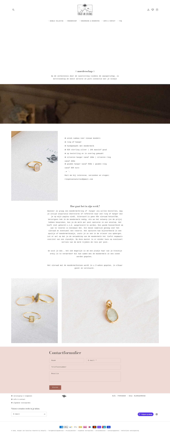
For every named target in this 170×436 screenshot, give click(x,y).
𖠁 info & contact (18, 399)
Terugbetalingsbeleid (56, 430)
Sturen (55, 387)
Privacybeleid (71, 430)
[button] (13, 10)
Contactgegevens (113, 430)
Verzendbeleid (100, 430)
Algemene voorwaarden (85, 430)
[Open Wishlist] (153, 10)
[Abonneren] (44, 414)
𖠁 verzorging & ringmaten (21, 396)
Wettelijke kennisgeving (130, 430)
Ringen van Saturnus (24, 430)
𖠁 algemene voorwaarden (20, 403)
